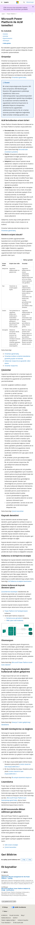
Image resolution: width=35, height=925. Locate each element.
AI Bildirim (4, 915)
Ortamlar (5, 34)
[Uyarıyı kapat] (33, 6)
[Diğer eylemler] (32, 13)
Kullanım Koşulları (23, 920)
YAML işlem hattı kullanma (14, 620)
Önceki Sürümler (14, 915)
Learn (3, 14)
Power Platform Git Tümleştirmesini (16, 611)
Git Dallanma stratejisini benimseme (19, 581)
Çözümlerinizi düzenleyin (9, 592)
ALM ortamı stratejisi (11, 845)
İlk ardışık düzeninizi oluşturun (22, 777)
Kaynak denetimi (7, 38)
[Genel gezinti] (1, 2)
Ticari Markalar (5, 922)
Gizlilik (15, 918)
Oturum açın (30, 2)
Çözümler (5, 36)
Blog (22, 915)
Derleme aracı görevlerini (14, 618)
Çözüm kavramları (18, 511)
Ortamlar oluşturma (11, 366)
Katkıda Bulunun (6, 918)
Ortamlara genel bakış (19, 77)
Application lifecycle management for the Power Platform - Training (15, 877)
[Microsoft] (17, 2)
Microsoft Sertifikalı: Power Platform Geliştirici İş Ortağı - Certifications (15, 889)
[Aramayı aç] (24, 2)
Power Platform (11, 14)
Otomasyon (6, 40)
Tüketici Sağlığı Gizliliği (8, 920)
